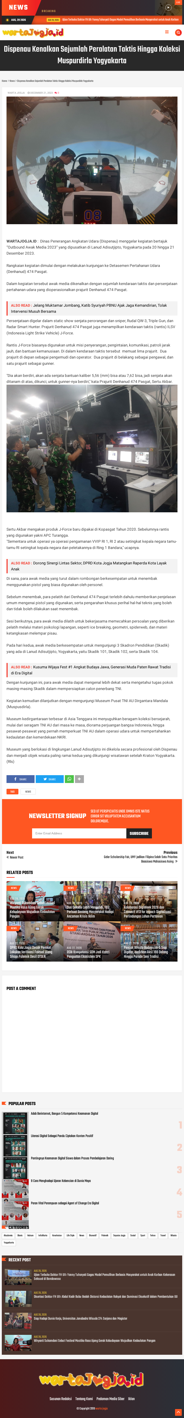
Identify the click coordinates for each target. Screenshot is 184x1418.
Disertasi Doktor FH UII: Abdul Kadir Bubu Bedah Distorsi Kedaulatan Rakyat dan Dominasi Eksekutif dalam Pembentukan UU (105, 1297)
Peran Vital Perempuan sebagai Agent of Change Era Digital (65, 1203)
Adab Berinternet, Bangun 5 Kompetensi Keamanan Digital (64, 1114)
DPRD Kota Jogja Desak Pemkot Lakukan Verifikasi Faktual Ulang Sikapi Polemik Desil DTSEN (31, 952)
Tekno (153, 1236)
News (28, 792)
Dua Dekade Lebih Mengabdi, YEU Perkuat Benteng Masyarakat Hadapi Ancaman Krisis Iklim (90, 912)
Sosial (133, 1236)
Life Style (70, 1236)
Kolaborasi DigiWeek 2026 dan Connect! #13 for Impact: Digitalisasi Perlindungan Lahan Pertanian (147, 912)
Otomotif (92, 1236)
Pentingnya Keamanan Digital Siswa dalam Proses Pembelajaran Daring (72, 1158)
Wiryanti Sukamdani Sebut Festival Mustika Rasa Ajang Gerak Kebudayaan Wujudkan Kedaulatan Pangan (32, 910)
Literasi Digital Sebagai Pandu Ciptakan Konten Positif (62, 1136)
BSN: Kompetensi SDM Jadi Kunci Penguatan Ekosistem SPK (88, 954)
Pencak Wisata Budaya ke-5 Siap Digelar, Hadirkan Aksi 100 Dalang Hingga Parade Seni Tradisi (146, 952)
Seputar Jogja (119, 1236)
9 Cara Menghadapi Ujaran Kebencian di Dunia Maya (61, 1181)
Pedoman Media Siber (110, 1399)
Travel (163, 1236)
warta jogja (101, 1408)
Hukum (30, 1236)
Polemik (104, 1236)
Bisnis (20, 1236)
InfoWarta (42, 1236)
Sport (142, 1236)
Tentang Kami (84, 1399)
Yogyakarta (9, 1243)
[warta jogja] (92, 1390)
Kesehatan (57, 1236)
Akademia (8, 1236)
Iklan (131, 1399)
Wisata (174, 1236)
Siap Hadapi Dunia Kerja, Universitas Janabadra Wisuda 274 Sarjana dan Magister (80, 1319)
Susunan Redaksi (61, 1399)
